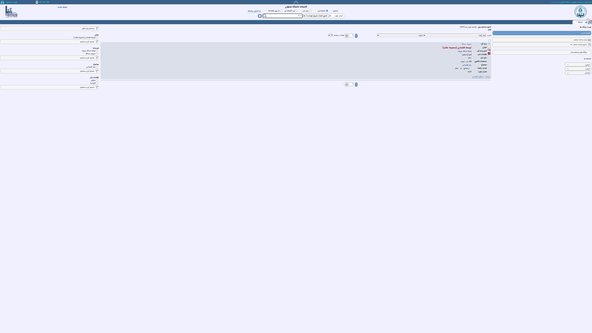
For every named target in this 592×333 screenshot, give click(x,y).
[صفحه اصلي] (590, 22)
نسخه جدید (62, 7)
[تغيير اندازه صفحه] (296, 2)
